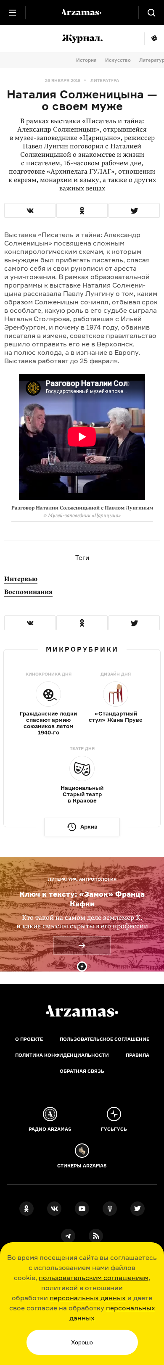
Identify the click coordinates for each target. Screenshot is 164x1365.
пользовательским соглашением (93, 1277)
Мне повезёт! (154, 38)
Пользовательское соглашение (104, 1039)
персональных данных (88, 1298)
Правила (137, 1055)
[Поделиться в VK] (30, 210)
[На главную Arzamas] (82, 12)
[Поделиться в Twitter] (134, 210)
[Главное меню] (12, 12)
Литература (104, 80)
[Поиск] (151, 12)
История (86, 60)
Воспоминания (28, 592)
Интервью (20, 579)
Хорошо (82, 1342)
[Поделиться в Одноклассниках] (82, 210)
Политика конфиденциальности (62, 1055)
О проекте (29, 1039)
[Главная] (82, 1011)
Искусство (118, 60)
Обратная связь (82, 1071)
